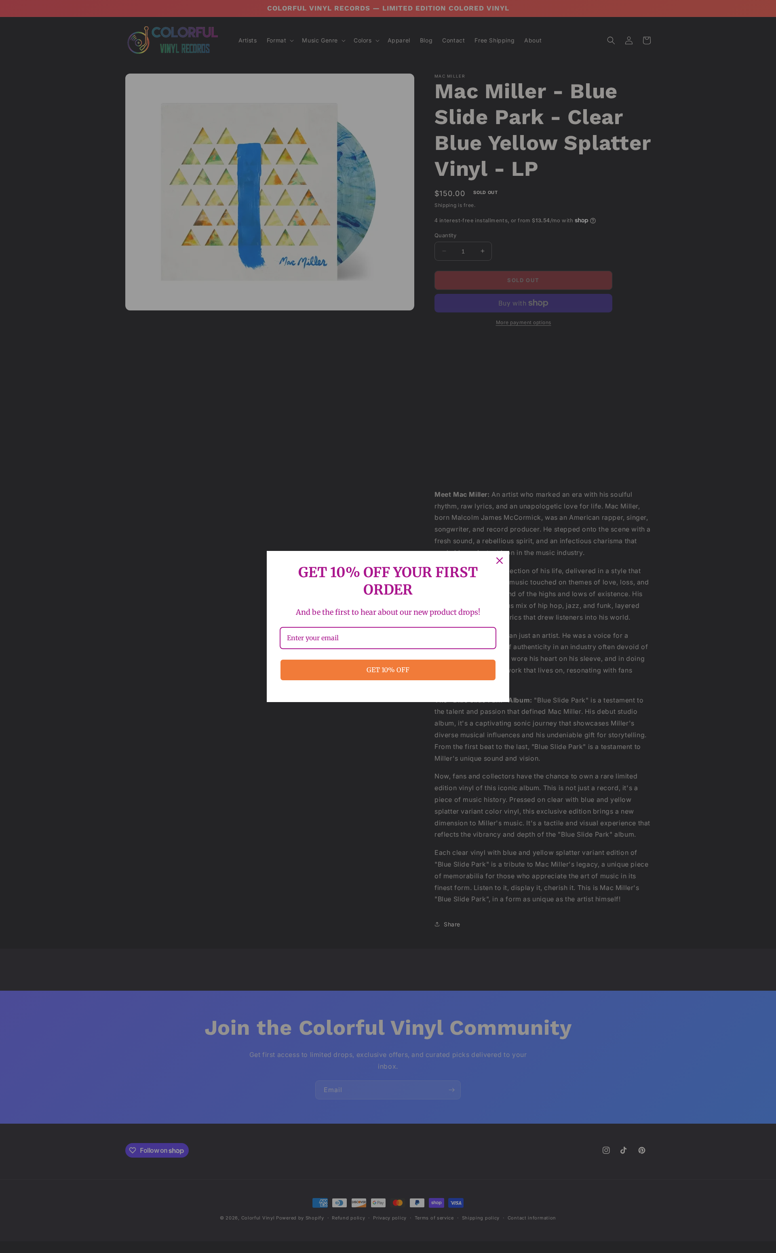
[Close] (499, 560)
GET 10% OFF (388, 670)
